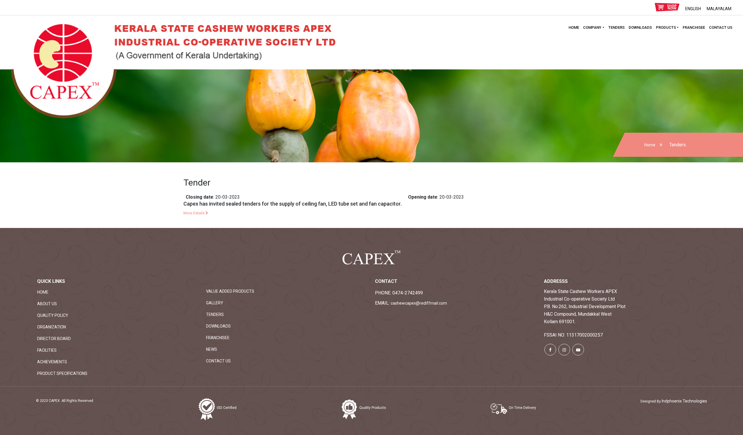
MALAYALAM (719, 8)
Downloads (640, 27)
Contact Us (720, 27)
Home (649, 145)
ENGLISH (693, 8)
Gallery (214, 303)
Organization (51, 327)
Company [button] (592, 27)
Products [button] (666, 27)
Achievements (52, 361)
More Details (194, 213)
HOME (574, 27)
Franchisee (694, 27)
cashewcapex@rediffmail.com (419, 303)
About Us (47, 303)
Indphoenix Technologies (684, 401)
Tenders (616, 27)
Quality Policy (52, 315)
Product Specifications (62, 373)
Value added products (230, 291)
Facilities (47, 350)
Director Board (54, 338)
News (211, 349)
